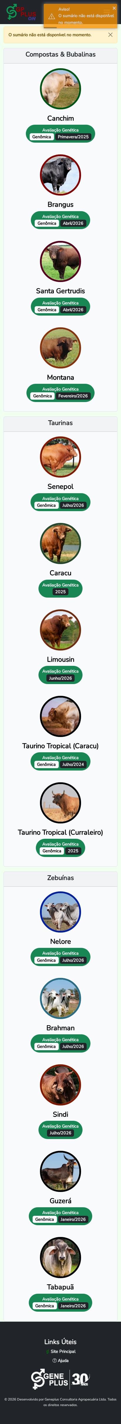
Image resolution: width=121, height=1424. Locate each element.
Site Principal (62, 1351)
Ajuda (63, 1360)
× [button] (114, 8)
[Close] (110, 35)
